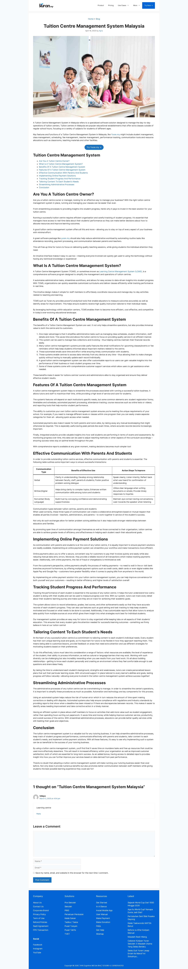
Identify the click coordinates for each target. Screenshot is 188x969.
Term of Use (38, 918)
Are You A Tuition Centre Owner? (54, 161)
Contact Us (38, 906)
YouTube (37, 952)
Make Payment (103, 918)
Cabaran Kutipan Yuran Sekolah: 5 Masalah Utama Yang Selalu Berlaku (140, 944)
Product (101, 5)
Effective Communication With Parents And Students (63, 173)
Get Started (101, 902)
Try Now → (148, 5)
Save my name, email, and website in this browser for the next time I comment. (71, 873)
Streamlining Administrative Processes (56, 184)
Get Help (100, 930)
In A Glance (101, 906)
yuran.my (65, 238)
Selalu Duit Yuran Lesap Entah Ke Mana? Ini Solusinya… (138, 953)
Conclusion (44, 187)
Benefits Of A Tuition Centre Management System (62, 167)
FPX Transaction (40, 930)
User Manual (102, 914)
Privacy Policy (39, 914)
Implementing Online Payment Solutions (57, 176)
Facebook (37, 945)
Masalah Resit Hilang (137, 937)
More (135, 5)
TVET (67, 934)
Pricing (111, 5)
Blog (98, 19)
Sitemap (100, 934)
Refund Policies (40, 922)
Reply (38, 814)
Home (90, 19)
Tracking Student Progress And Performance (59, 178)
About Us (37, 902)
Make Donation (103, 922)
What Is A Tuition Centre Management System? (61, 164)
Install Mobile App (104, 910)
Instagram (37, 948)
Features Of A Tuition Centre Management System (62, 170)
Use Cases (122, 5)
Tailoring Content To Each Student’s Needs (59, 181)
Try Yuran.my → (94, 147)
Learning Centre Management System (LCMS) (120, 271)
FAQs (98, 926)
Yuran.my (115, 134)
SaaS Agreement (40, 926)
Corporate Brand (41, 910)
